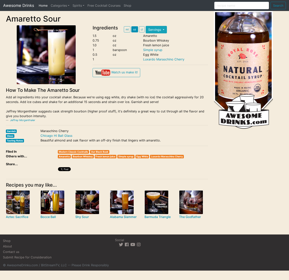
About (7, 246)
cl (142, 29)
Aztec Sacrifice (17, 217)
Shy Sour (82, 217)
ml (127, 29)
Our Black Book (99, 151)
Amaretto (64, 156)
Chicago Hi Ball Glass (56, 136)
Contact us (11, 252)
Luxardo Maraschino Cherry (163, 59)
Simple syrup (152, 50)
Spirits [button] (77, 5)
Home (44, 5)
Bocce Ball (48, 217)
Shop (127, 5)
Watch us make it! (124, 72)
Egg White (142, 156)
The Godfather (190, 217)
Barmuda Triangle (157, 217)
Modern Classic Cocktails (73, 151)
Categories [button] (59, 5)
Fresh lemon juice (105, 156)
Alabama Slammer (123, 217)
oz (134, 29)
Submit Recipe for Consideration (27, 257)
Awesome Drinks (18, 5)
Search (278, 5)
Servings (155, 30)
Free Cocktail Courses (104, 5)
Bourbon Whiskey (83, 156)
